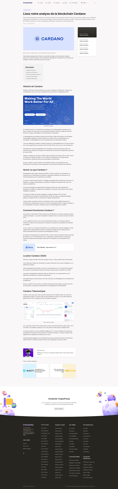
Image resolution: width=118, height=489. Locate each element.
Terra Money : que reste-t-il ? (46, 247)
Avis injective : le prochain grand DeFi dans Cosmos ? (40, 371)
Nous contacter (59, 408)
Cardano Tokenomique (32, 78)
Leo (25, 23)
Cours (65, 2)
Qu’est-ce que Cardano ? (32, 72)
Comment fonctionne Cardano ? (34, 74)
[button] (95, 3)
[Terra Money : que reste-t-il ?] (29, 250)
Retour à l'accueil (26, 52)
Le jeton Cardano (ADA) (32, 76)
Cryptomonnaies (27, 10)
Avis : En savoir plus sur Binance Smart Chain (59, 371)
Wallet (84, 2)
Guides (49, 2)
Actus (41, 2)
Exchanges (74, 2)
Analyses (57, 2)
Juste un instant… (84, 35)
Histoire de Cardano (31, 70)
